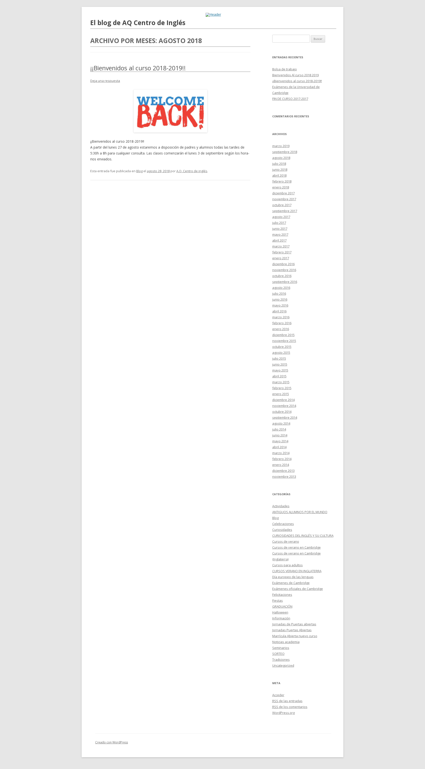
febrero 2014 (281, 459)
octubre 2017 (281, 205)
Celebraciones (283, 524)
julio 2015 (279, 358)
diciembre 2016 (283, 264)
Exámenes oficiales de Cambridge (297, 588)
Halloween (280, 612)
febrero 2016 (281, 323)
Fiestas (277, 600)
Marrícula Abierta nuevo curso (294, 636)
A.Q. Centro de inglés (191, 171)
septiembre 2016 (284, 281)
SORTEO (278, 653)
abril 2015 (279, 376)
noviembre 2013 (284, 476)
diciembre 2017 (283, 193)
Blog (139, 171)
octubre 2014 (281, 411)
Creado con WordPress (111, 742)
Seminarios (280, 648)
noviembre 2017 (284, 199)
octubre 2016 (281, 276)
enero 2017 (280, 258)
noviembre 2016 (284, 270)
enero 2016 (280, 329)
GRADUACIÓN (282, 606)
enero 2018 (280, 187)
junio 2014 (279, 435)
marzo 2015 (280, 382)
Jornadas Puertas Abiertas (292, 630)
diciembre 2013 (283, 470)
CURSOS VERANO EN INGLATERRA (296, 571)
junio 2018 (279, 169)
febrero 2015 (281, 388)
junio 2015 (279, 364)
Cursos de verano (285, 541)
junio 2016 (279, 299)
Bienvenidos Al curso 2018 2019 (295, 75)
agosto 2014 (281, 423)
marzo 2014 (280, 453)
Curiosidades (282, 529)
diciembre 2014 (283, 400)
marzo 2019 (280, 146)
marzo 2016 (280, 317)
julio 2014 (279, 429)
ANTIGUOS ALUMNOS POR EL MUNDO (299, 512)
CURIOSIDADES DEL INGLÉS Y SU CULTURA (303, 535)
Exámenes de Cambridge (291, 583)
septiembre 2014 (284, 417)
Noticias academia (286, 642)
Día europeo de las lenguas (293, 577)
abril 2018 (279, 175)
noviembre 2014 (284, 405)
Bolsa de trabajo (284, 69)
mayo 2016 (280, 305)
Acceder (278, 695)
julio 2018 (279, 163)
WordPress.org (283, 712)
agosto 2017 (281, 217)
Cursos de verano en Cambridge (296, 547)
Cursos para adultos (287, 565)
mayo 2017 (280, 234)
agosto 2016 (281, 287)
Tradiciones (281, 659)
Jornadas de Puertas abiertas (294, 624)
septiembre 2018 (284, 152)
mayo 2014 (280, 441)
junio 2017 (279, 228)
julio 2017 (279, 222)
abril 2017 (279, 240)
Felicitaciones (282, 594)
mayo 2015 (280, 370)
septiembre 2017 (284, 211)
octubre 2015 (281, 346)
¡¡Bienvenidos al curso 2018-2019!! (138, 68)
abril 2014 (279, 447)
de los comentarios (289, 707)
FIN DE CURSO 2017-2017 (290, 98)
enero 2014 (280, 464)
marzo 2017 (280, 246)
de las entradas (287, 701)
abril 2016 (279, 311)
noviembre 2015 (284, 340)
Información (281, 618)
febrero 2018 (281, 181)
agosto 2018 (281, 157)
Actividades (280, 506)
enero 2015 (280, 394)
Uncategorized (283, 665)
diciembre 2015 (283, 335)
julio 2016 (279, 293)
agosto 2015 (281, 352)
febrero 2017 (281, 252)
